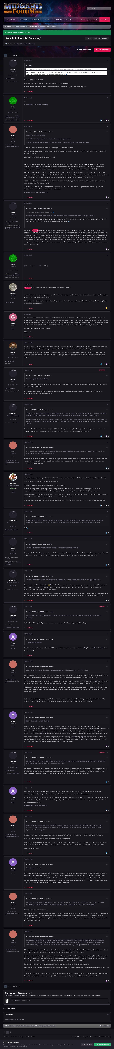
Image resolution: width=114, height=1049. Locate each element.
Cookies (33, 1037)
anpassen (71, 1045)
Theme (73, 1037)
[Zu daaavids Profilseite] (13, 346)
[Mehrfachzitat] (24, 91)
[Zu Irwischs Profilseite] (13, 129)
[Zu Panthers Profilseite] (6, 44)
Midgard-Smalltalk (29, 44)
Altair (13, 643)
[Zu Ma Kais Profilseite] (13, 206)
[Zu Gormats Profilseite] (13, 317)
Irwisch (13, 136)
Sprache (6, 1037)
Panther (10, 44)
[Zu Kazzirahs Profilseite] (13, 477)
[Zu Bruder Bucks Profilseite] (13, 407)
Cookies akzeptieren (103, 1044)
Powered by (103, 1037)
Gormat (13, 323)
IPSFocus (79, 1037)
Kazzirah (13, 483)
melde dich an (67, 995)
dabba (13, 107)
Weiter (15, 55)
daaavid (13, 352)
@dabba (35, 230)
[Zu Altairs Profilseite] (13, 637)
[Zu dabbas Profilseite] (13, 101)
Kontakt (27, 1037)
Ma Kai (13, 212)
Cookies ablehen (87, 1044)
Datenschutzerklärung (17, 1037)
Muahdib (13, 293)
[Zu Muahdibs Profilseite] (13, 287)
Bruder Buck (13, 414)
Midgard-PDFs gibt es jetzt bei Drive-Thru (18, 32)
